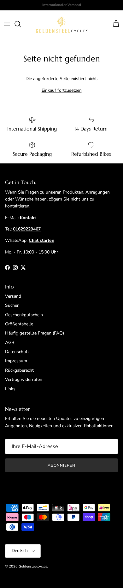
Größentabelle (19, 324)
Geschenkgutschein (24, 315)
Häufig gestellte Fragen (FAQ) (34, 333)
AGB (9, 343)
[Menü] (7, 24)
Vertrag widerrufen (23, 379)
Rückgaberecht (19, 370)
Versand (13, 296)
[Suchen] (21, 24)
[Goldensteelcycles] (62, 24)
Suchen (12, 305)
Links (10, 389)
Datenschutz (17, 352)
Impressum (16, 361)
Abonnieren (61, 465)
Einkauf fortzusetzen (62, 90)
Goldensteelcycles (33, 566)
